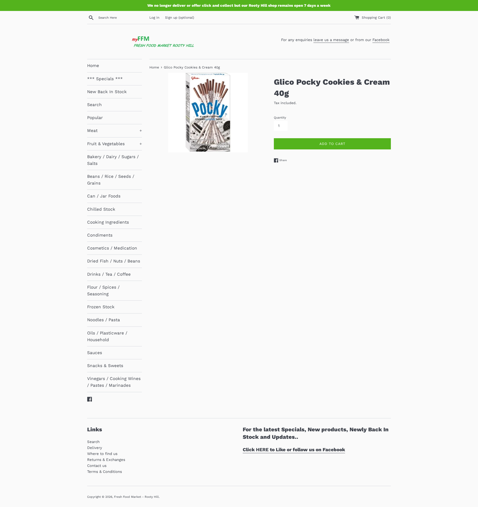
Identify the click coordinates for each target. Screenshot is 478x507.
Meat (114, 130)
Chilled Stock (101, 209)
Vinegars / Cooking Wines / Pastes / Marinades (114, 382)
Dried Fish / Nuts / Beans (113, 260)
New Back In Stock (107, 91)
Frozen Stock (101, 306)
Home (93, 65)
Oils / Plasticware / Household (107, 336)
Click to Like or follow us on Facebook (294, 449)
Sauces (94, 352)
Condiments (100, 235)
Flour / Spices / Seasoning (103, 290)
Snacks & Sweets (105, 365)
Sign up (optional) (179, 17)
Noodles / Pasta (103, 319)
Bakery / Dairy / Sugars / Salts (113, 160)
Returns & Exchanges (106, 459)
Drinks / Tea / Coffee (109, 274)
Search (94, 104)
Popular (95, 117)
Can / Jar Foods (103, 195)
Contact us (97, 465)
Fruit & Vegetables (114, 143)
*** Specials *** (105, 78)
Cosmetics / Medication (112, 248)
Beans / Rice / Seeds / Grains (110, 180)
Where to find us (102, 453)
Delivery (94, 447)
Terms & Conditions (104, 471)
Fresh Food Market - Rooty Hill (136, 497)
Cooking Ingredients (108, 222)
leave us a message (331, 40)
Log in (154, 17)
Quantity (280, 117)
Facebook (381, 40)
